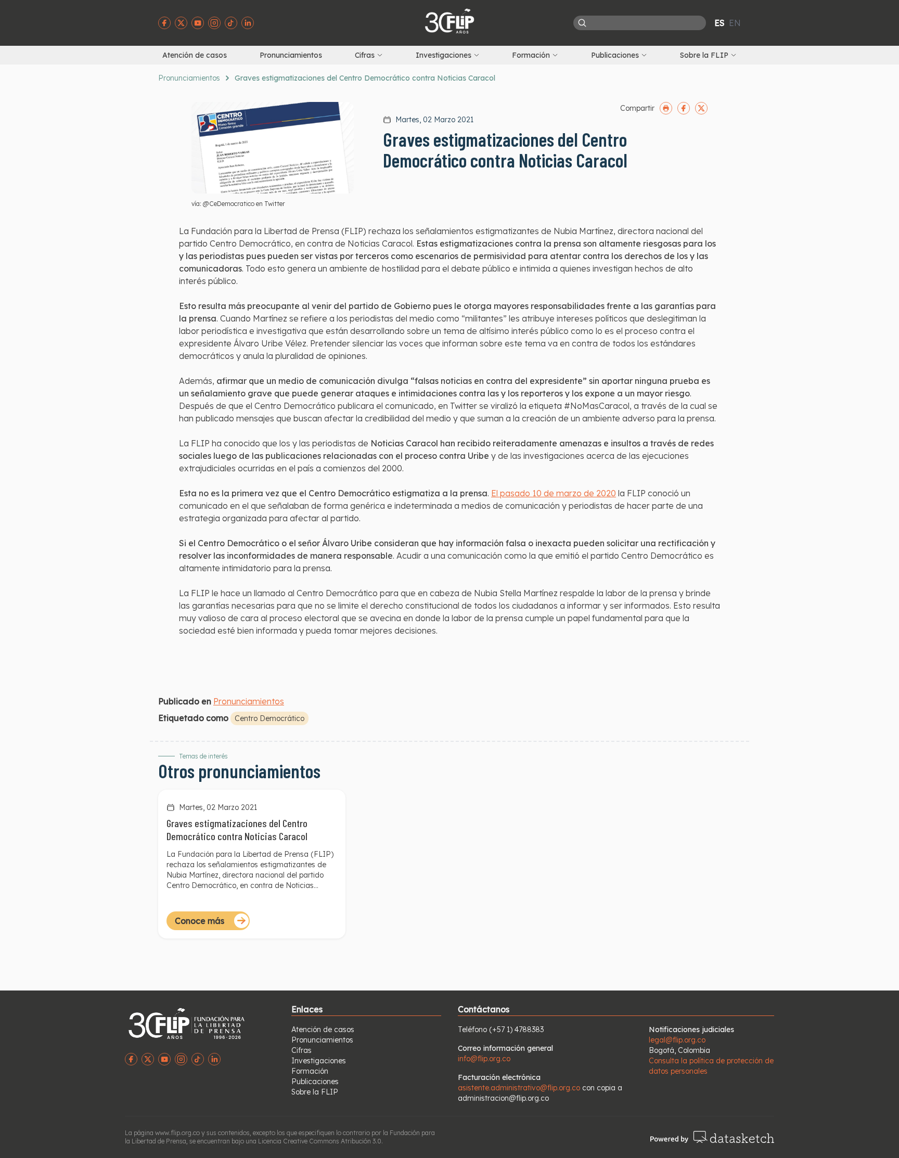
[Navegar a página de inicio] (449, 20)
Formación (309, 1071)
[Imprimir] (666, 108)
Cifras (301, 1050)
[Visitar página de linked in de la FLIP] (247, 23)
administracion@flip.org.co (503, 1098)
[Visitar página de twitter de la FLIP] (181, 23)
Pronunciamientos (291, 55)
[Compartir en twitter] (701, 108)
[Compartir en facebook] (683, 108)
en (735, 23)
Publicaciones (315, 1081)
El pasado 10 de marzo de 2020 (553, 493)
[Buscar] (582, 23)
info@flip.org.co (484, 1058)
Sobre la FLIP (314, 1092)
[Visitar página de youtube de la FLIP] (197, 23)
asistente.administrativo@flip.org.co (519, 1087)
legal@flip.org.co (677, 1040)
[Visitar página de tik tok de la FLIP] (231, 23)
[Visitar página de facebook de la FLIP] (164, 23)
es (719, 23)
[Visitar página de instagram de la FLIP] (214, 23)
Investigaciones (318, 1060)
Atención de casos (194, 55)
